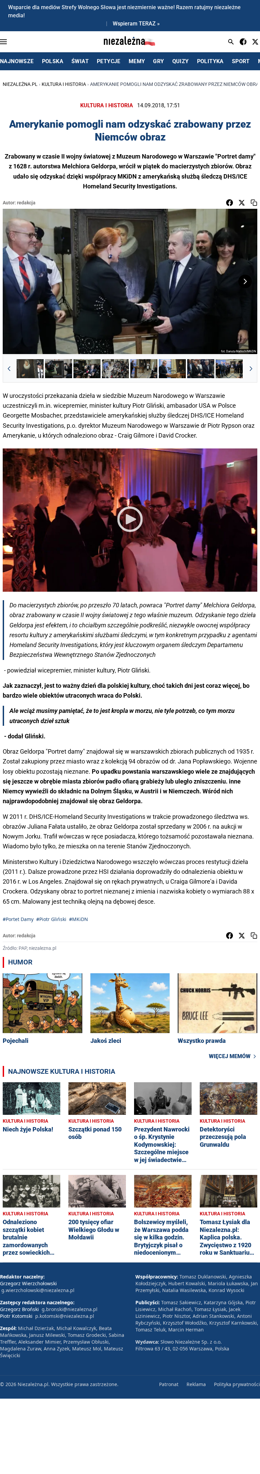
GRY (158, 61)
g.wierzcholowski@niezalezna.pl (37, 1290)
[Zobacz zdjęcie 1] (30, 368)
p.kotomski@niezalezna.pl (64, 1316)
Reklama (196, 1384)
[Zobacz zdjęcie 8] (229, 368)
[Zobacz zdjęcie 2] (58, 368)
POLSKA (52, 61)
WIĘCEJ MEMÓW (230, 1056)
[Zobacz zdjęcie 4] (115, 368)
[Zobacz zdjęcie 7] (200, 368)
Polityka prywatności (237, 1384)
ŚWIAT (80, 61)
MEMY (137, 61)
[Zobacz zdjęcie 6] (172, 368)
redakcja (26, 202)
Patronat (168, 1384)
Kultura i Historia (64, 84)
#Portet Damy (18, 919)
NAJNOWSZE (17, 61)
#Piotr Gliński (51, 919)
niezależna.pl (20, 84)
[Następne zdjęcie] (245, 281)
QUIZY (180, 61)
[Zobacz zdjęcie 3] (87, 368)
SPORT (241, 61)
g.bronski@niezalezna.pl (70, 1309)
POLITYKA (210, 61)
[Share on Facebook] (229, 202)
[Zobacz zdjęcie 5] (143, 368)
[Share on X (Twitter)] (241, 202)
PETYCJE (109, 61)
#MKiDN (78, 919)
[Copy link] (254, 202)
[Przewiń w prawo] (250, 368)
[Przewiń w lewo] (9, 368)
